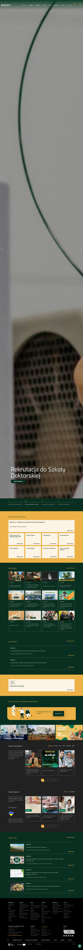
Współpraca (56, 5)
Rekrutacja (24, 5)
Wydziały (44, 5)
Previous (2, 475)
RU (69, 5)
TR (73, 5)
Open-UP (80, 3)
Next (81, 475)
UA (71, 5)
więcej (18, 484)
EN (67, 5)
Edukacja (31, 5)
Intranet (75, 3)
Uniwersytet (38, 5)
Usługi (62, 5)
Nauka (50, 5)
